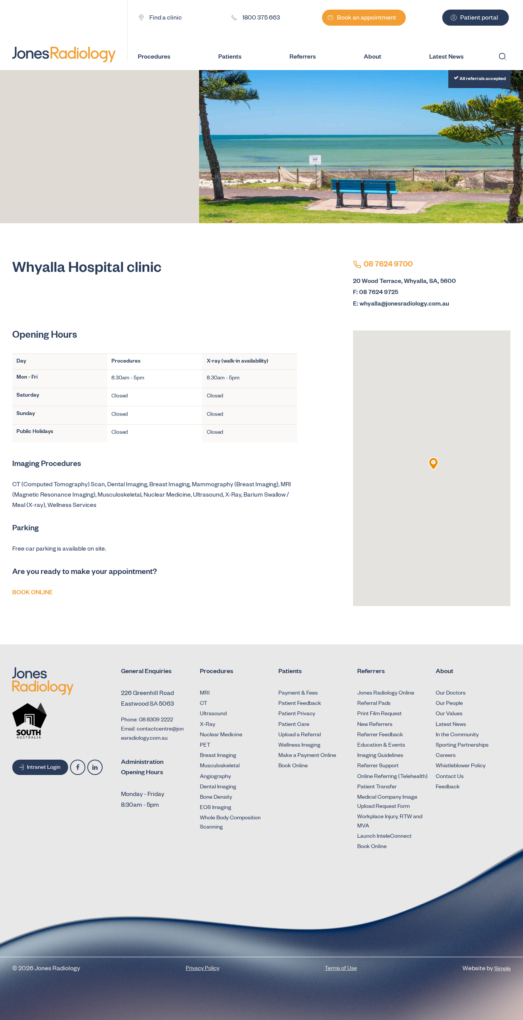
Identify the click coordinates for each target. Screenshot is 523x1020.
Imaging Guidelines (380, 756)
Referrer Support (378, 766)
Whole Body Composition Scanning (230, 823)
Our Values (449, 714)
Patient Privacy (296, 714)
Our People (449, 704)
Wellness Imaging (299, 746)
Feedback (448, 788)
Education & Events (381, 746)
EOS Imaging (215, 808)
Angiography (215, 777)
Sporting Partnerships (462, 746)
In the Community (457, 735)
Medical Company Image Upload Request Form (387, 802)
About (372, 57)
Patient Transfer (377, 788)
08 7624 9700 (388, 265)
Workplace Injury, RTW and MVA (389, 822)
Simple (502, 969)
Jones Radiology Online (385, 694)
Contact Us (450, 777)
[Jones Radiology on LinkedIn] (95, 767)
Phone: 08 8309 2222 (147, 721)
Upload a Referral (299, 735)
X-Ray (207, 725)
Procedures (154, 57)
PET (205, 746)
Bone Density (216, 798)
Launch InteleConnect (384, 837)
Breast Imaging (218, 756)
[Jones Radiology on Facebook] (77, 767)
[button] (433, 464)
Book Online (293, 766)
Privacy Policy (202, 969)
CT (203, 704)
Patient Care (293, 725)
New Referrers (374, 725)
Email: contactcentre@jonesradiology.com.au (152, 734)
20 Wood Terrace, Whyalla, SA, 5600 (404, 282)
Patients (230, 57)
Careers (446, 756)
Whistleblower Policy (460, 766)
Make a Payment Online (307, 756)
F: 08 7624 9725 (375, 293)
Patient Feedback (299, 704)
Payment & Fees (298, 694)
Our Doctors (451, 694)
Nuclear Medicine (221, 735)
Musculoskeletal (220, 766)
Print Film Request (379, 714)
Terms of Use (341, 969)
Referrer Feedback (380, 735)
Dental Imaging (218, 788)
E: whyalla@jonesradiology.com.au (401, 304)
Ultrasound (213, 714)
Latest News (451, 725)
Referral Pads (374, 704)
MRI (204, 694)
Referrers (302, 57)
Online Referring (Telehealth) (392, 777)
